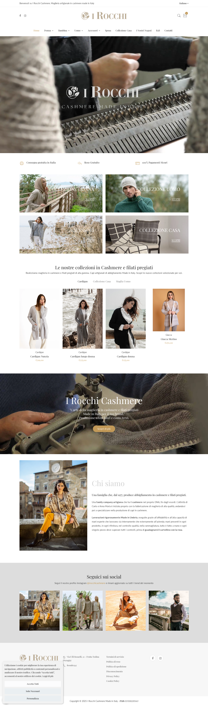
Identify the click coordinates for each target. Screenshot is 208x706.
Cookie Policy (112, 681)
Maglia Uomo (123, 281)
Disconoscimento (114, 671)
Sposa (108, 30)
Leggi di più (47, 676)
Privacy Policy (113, 676)
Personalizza (33, 698)
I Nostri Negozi (144, 30)
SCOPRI (90, 199)
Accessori (93, 30)
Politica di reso (113, 661)
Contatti (168, 30)
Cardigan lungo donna (82, 356)
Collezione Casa (124, 30)
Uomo (77, 30)
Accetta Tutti (33, 683)
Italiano (183, 3)
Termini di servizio (115, 656)
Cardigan (83, 281)
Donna (47, 30)
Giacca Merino (169, 339)
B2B (158, 30)
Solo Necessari (33, 691)
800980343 (72, 665)
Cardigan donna (126, 356)
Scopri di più (104, 428)
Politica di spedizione (116, 666)
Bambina (63, 30)
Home (36, 30)
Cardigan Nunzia (39, 356)
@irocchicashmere (96, 583)
